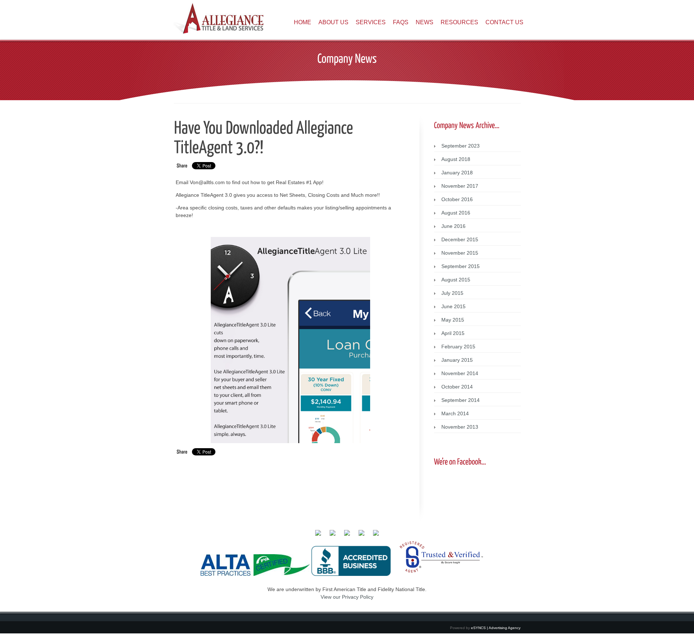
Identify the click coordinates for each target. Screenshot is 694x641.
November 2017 (459, 186)
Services (371, 22)
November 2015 (459, 253)
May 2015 (452, 320)
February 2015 (458, 346)
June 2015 (453, 306)
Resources (459, 22)
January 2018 (457, 172)
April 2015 (452, 333)
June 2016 (453, 226)
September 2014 (460, 400)
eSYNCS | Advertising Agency (495, 628)
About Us (333, 22)
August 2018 (455, 159)
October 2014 (457, 387)
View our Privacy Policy (347, 597)
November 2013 (459, 427)
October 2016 (457, 199)
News (424, 22)
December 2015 (459, 239)
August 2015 (455, 280)
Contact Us (504, 22)
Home (302, 22)
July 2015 (452, 293)
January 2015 (457, 360)
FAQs (400, 22)
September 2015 (460, 266)
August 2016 (455, 213)
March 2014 (455, 413)
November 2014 (459, 373)
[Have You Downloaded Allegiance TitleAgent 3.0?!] (265, 136)
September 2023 (460, 146)
